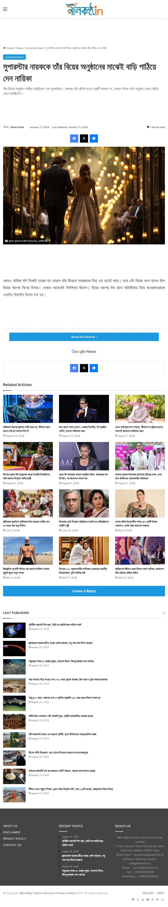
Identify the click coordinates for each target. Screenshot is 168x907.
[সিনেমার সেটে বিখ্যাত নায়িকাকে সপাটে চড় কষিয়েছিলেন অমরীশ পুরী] (84, 503)
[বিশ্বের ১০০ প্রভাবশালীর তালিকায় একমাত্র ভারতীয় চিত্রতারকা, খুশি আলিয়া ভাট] (84, 551)
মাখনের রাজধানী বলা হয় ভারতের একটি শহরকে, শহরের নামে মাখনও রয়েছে (62, 770)
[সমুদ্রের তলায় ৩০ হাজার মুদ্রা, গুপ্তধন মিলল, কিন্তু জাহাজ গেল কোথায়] (14, 667)
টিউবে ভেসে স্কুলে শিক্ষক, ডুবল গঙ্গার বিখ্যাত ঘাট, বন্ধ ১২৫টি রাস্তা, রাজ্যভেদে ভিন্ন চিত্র (71, 789)
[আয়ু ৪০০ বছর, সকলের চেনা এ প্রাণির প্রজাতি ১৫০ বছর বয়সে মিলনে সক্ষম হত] (14, 703)
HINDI (160, 893)
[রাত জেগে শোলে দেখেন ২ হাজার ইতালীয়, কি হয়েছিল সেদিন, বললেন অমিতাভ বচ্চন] (84, 409)
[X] (84, 138)
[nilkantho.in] (84, 9)
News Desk (17, 127)
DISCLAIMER (11, 832)
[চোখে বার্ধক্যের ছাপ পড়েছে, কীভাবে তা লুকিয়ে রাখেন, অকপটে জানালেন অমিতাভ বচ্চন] (140, 409)
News (20, 48)
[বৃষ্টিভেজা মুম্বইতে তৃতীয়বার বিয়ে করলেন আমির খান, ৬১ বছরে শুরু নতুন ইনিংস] (28, 503)
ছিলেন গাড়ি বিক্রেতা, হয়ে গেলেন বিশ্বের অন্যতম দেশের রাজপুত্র (58, 752)
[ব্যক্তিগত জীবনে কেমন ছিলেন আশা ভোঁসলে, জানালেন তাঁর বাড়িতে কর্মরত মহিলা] (140, 551)
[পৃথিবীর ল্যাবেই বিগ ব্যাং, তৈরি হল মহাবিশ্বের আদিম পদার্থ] (14, 630)
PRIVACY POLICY (14, 838)
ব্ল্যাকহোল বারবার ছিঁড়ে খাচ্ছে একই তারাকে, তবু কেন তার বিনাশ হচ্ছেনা (61, 643)
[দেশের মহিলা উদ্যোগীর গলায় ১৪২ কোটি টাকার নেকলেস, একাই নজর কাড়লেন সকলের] (140, 503)
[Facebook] (74, 138)
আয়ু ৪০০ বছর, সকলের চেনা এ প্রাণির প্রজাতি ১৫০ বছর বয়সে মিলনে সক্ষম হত (64, 697)
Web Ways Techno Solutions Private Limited (47, 893)
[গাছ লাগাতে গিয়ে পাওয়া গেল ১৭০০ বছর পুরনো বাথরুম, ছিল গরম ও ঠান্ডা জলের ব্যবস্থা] (14, 685)
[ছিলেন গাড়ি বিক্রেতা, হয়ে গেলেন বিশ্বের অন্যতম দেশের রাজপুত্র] (14, 758)
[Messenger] (94, 138)
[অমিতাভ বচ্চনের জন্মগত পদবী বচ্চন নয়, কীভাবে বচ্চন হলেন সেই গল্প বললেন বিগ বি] (28, 409)
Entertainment (35, 48)
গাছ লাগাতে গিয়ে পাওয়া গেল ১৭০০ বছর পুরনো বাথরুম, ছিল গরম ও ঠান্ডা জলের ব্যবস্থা (68, 679)
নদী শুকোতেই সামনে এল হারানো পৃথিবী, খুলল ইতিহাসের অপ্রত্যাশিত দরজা (62, 734)
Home (10, 48)
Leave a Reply (84, 591)
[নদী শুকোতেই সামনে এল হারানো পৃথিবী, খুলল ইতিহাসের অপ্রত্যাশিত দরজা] (14, 740)
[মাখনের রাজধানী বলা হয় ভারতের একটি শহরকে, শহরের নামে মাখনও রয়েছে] (14, 776)
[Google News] (84, 351)
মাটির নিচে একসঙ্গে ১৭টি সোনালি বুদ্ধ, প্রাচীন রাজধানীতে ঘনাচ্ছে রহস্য (61, 716)
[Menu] (5, 10)
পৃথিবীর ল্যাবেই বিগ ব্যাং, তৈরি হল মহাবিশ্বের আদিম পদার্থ (55, 624)
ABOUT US (10, 826)
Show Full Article (83, 337)
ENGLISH (148, 893)
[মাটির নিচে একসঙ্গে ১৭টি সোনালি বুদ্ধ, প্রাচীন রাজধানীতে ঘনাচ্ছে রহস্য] (14, 721)
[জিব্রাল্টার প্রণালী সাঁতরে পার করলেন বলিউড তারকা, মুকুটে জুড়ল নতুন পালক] (28, 551)
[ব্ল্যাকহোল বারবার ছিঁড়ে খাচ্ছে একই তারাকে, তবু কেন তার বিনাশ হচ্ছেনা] (14, 648)
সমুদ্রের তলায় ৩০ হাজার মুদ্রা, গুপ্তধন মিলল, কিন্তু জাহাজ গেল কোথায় (61, 661)
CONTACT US (12, 845)
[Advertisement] (84, 31)
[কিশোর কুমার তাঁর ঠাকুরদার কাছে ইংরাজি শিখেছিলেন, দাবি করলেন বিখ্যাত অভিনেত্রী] (28, 456)
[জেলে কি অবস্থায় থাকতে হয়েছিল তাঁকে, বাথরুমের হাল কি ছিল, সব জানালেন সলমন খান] (84, 456)
